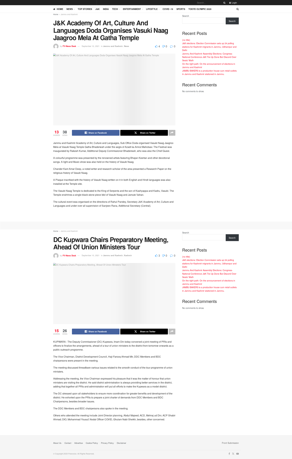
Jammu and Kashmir (80, 7)
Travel (153, 7)
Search (185, 15)
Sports (180, 9)
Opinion (105, 7)
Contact (67, 442)
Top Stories (85, 9)
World (135, 7)
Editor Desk (116, 7)
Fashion (144, 7)
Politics (127, 7)
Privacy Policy (107, 442)
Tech (115, 9)
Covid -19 (168, 9)
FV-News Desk (69, 46)
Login (234, 2)
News (65, 7)
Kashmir (128, 255)
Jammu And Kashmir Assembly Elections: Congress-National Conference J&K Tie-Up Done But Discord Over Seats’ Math (209, 57)
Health (161, 7)
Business (96, 7)
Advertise (78, 442)
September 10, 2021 (90, 46)
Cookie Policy (92, 442)
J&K (97, 9)
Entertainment (132, 9)
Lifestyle (152, 9)
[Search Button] (224, 2)
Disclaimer (121, 442)
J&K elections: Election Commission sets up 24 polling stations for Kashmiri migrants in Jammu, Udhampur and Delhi (209, 47)
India (106, 9)
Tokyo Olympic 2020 (199, 9)
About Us (57, 442)
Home (58, 7)
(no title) (186, 39)
